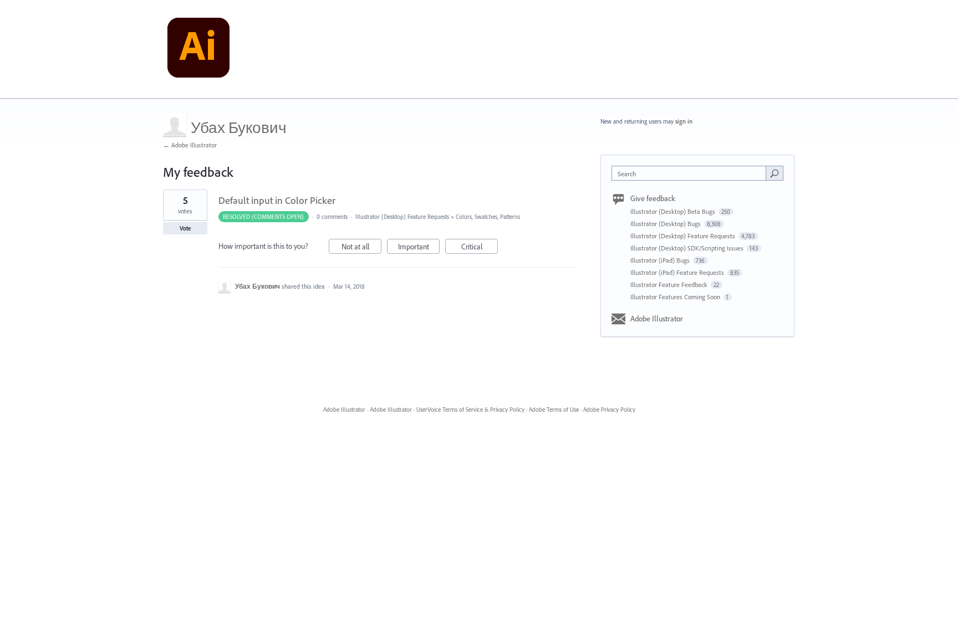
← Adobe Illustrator (190, 145)
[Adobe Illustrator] (198, 49)
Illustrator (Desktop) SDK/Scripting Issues (687, 248)
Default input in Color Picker (276, 200)
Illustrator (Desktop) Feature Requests (402, 217)
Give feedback (652, 198)
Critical (479, 248)
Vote (185, 228)
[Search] (774, 173)
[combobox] (691, 173)
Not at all (361, 248)
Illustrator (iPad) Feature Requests (678, 272)
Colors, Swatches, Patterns (488, 217)
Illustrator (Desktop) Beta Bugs (673, 211)
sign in (683, 121)
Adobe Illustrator (656, 319)
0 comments (332, 217)
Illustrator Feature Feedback (669, 284)
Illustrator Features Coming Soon (676, 297)
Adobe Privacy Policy (609, 409)
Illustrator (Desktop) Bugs (666, 223)
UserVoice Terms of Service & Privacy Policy (470, 409)
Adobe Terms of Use (554, 409)
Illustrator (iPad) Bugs (660, 260)
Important (419, 248)
